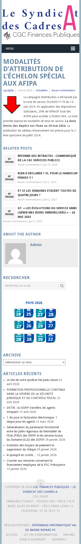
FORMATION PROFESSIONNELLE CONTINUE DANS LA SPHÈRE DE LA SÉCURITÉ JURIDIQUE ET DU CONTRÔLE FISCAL (36, 394)
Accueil (12, 534)
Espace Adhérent (33, 539)
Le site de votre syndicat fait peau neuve (32, 380)
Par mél (69, 534)
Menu (10, 48)
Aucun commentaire (63, 90)
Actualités (42, 90)
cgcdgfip (8, 90)
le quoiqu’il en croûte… (21, 455)
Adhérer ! (59, 539)
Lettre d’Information (40, 534)
